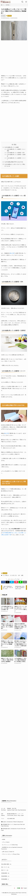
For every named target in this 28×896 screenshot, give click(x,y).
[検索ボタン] (22, 2)
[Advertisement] (14, 56)
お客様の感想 (7, 864)
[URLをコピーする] (25, 582)
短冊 (22, 575)
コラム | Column (5, 842)
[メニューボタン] (26, 2)
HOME (3, 839)
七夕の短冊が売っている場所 (12, 147)
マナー (5, 870)
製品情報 (6, 873)
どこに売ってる (13, 575)
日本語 (18, 888)
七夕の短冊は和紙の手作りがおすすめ (14, 162)
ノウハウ (6, 867)
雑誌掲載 (6, 879)
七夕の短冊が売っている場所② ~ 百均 (15, 152)
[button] (3, 582)
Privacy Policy (16, 854)
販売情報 (9, 15)
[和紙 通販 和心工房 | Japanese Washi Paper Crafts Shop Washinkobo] (5, 2)
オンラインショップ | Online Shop (10, 844)
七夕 (19, 575)
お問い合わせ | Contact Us (8, 851)
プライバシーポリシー (7, 854)
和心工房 (12, 253)
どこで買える (6, 575)
